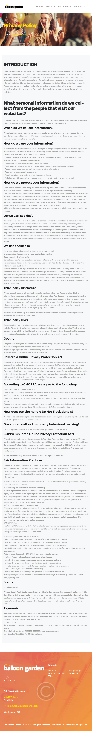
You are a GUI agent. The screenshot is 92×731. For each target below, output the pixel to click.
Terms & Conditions (57, 673)
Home (7, 34)
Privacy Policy (74, 671)
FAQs (50, 676)
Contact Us (73, 673)
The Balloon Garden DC (14, 725)
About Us (52, 671)
